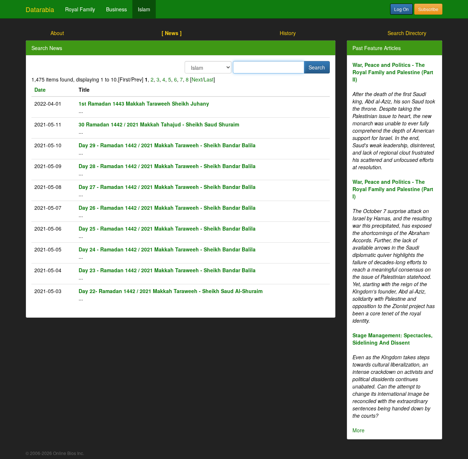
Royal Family (80, 9)
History (288, 33)
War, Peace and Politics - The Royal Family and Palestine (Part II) (392, 72)
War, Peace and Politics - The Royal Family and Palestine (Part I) (392, 189)
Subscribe (428, 9)
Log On (401, 9)
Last (209, 79)
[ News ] (172, 33)
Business (116, 9)
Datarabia (40, 9)
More (358, 430)
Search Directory (407, 33)
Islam (144, 9)
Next (197, 79)
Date (40, 89)
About (57, 33)
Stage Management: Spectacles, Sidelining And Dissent (392, 338)
